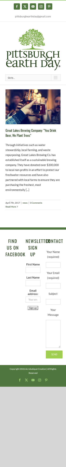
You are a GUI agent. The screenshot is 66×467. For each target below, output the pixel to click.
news (25, 202)
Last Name (33, 277)
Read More (11, 206)
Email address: (33, 292)
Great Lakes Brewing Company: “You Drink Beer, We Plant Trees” (31, 133)
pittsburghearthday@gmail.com (33, 16)
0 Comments (36, 202)
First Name (33, 264)
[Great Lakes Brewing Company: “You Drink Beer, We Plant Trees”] (33, 106)
